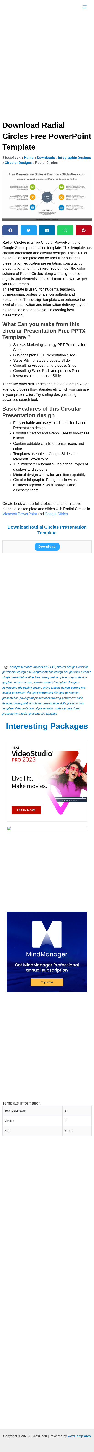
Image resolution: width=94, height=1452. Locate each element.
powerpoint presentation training (40, 698)
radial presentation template (39, 713)
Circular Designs (18, 163)
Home (29, 158)
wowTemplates (79, 1436)
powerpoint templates (28, 703)
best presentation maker (25, 667)
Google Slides (57, 514)
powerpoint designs (51, 692)
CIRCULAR (48, 667)
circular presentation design (45, 672)
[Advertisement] (47, 65)
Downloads (46, 158)
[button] (10, 230)
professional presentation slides (42, 708)
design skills (72, 672)
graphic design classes (17, 682)
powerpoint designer (25, 692)
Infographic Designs (74, 158)
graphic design (77, 677)
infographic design (29, 687)
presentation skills (54, 703)
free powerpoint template (51, 677)
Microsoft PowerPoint (20, 514)
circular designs (67, 667)
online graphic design (56, 687)
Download (47, 546)
